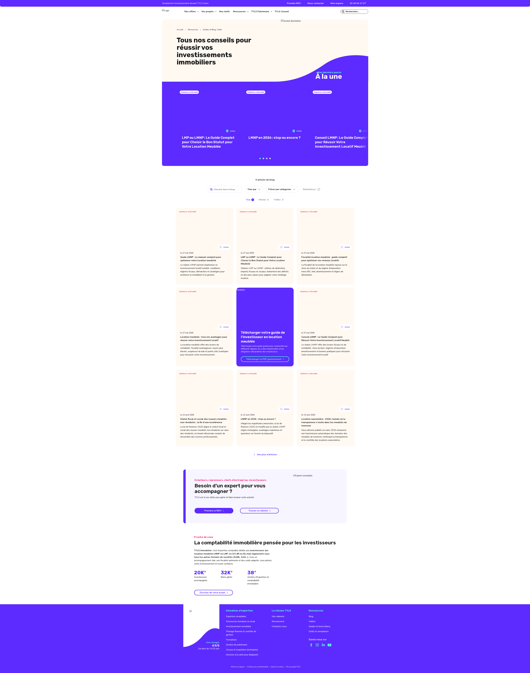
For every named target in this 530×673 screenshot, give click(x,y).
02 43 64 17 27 (358, 3)
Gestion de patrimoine (236, 644)
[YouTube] (329, 645)
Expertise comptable (236, 616)
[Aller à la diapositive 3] (266, 158)
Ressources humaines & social (240, 621)
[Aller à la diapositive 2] (263, 158)
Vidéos (312, 621)
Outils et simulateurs (319, 631)
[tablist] (265, 199)
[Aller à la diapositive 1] (260, 158)
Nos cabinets (278, 616)
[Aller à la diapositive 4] (270, 158)
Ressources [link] (193, 29)
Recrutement (278, 621)
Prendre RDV (294, 3)
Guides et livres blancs (319, 626)
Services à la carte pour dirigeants (242, 654)
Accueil (180, 29)
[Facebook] (311, 645)
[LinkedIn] (323, 645)
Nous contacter (315, 3)
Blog (311, 616)
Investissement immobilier (238, 626)
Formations (231, 639)
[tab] (250, 199)
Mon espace (336, 3)
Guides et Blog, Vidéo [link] (212, 29)
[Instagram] (317, 645)
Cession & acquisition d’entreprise (242, 649)
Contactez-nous (279, 626)
